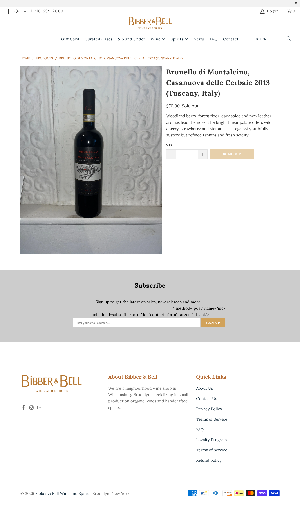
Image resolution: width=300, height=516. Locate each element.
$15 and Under (131, 39)
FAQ (214, 39)
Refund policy (209, 460)
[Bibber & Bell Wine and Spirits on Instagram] (16, 11)
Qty (169, 145)
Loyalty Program (211, 439)
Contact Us (206, 398)
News (199, 39)
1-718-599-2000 (47, 11)
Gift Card (70, 39)
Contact (231, 39)
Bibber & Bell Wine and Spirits (62, 493)
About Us (204, 388)
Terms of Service (211, 419)
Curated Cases (99, 39)
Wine (156, 39)
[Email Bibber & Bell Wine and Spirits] (24, 11)
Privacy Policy (209, 408)
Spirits (178, 39)
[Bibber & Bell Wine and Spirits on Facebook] (8, 11)
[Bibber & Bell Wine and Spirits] (150, 23)
